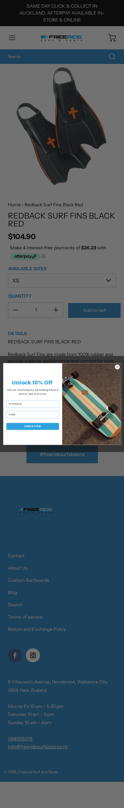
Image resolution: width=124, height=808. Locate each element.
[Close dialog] (117, 367)
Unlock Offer (32, 426)
